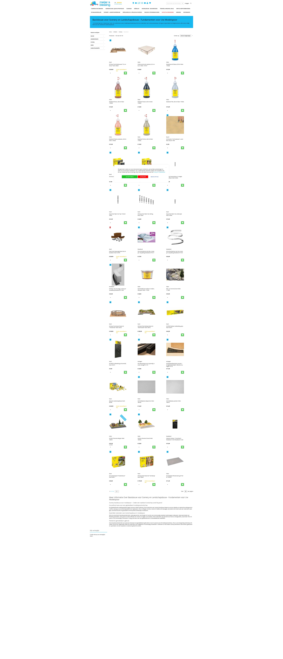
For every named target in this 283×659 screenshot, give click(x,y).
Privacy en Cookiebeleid (159, 172)
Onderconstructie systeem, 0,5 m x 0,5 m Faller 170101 (146, 65)
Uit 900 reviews (118, 4)
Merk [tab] (92, 45)
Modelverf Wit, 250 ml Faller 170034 (175, 101)
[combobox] (175, 3)
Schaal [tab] (93, 42)
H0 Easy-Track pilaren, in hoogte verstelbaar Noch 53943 (174, 177)
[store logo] (100, 4)
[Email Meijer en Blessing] (136, 3)
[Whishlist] (150, 3)
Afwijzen (143, 176)
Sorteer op (176, 35)
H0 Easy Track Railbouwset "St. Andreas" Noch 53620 (117, 65)
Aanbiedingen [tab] (94, 39)
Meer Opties (155, 176)
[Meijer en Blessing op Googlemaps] (133, 3)
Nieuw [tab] (92, 36)
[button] (110, 73)
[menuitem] (97, 8)
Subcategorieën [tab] (95, 48)
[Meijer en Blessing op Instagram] (142, 3)
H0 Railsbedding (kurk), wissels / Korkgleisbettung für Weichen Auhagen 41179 (174, 365)
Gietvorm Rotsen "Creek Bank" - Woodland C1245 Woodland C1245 (174, 439)
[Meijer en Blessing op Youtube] (145, 3)
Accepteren (129, 176)
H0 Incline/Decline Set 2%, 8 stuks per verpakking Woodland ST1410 (174, 252)
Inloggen (187, 3)
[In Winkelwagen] (125, 73)
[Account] (147, 3)
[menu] (141, 10)
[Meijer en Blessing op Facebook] (139, 3)
